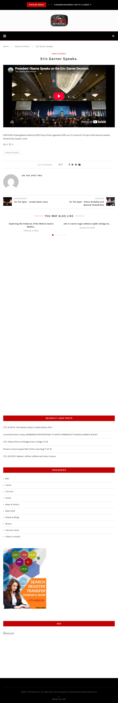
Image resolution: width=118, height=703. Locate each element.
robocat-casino (12, 530)
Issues (8, 498)
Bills (7, 478)
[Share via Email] (79, 164)
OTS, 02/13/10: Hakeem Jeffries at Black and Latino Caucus (29, 456)
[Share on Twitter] (72, 164)
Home (6, 46)
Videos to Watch (12, 536)
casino (8, 485)
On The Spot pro (32, 175)
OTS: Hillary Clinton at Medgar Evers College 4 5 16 (25, 442)
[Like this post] (63, 164)
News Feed (10, 511)
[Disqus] (59, 279)
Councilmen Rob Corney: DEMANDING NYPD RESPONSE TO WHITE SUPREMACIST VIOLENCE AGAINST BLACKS (50, 434)
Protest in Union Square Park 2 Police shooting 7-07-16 (27, 449)
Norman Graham (12, 153)
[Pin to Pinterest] (76, 164)
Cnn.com (9, 491)
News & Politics (22, 46)
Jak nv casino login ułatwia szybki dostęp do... (87, 223)
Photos (8, 524)
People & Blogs (12, 517)
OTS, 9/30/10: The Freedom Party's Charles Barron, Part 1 (28, 427)
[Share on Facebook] (69, 164)
